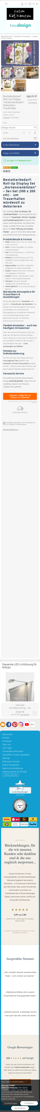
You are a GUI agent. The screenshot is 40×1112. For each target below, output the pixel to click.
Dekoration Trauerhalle (22, 36)
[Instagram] (21, 724)
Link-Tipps (7, 748)
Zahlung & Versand (11, 761)
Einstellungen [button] (11, 1103)
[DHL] (7, 819)
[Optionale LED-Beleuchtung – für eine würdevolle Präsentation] (20, 686)
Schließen (29, 1103)
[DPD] (15, 819)
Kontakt (5, 738)
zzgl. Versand (25, 714)
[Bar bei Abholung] (15, 824)
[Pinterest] (15, 724)
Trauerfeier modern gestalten (15, 754)
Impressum (7, 734)
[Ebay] (33, 724)
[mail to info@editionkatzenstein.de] (3, 724)
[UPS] (24, 819)
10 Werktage (11, 117)
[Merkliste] (25, 3)
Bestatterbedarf (6, 36)
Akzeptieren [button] (20, 1108)
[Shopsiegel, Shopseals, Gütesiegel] (20, 780)
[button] (6, 3)
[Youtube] (27, 724)
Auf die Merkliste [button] (11, 138)
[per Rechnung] (24, 824)
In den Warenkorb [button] (11, 145)
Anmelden (22, 4)
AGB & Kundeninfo (10, 765)
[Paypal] (33, 824)
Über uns (6, 744)
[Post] (33, 819)
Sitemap (6, 758)
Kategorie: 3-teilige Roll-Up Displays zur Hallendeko (20, 396)
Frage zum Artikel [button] (11, 153)
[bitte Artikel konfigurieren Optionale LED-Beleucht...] (35, 713)
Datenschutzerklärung (12, 768)
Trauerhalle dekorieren (12, 751)
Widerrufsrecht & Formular (14, 771)
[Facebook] (9, 724)
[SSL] (7, 824)
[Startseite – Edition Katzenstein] (20, 6)
